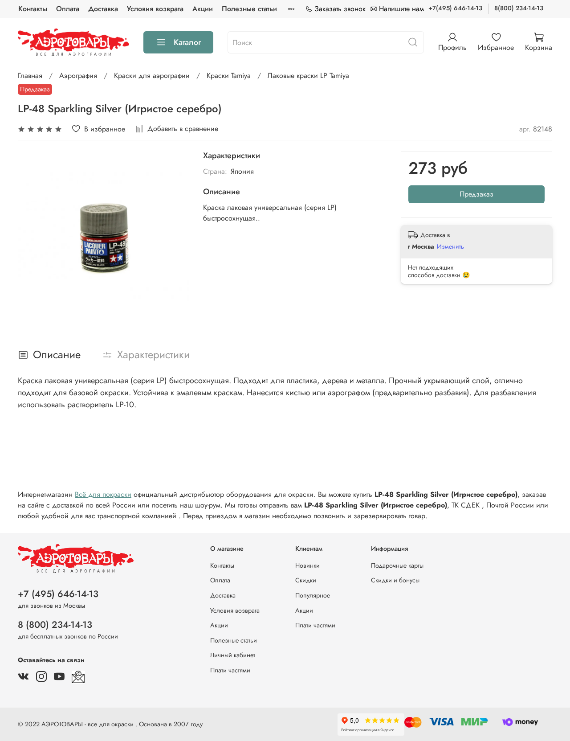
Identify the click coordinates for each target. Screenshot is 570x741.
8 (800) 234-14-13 (55, 624)
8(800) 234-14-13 (518, 8)
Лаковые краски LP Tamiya (308, 75)
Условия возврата (155, 9)
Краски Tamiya (229, 75)
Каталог (187, 42)
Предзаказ (476, 194)
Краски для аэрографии (152, 75)
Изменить (450, 246)
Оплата (67, 9)
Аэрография (78, 75)
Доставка (103, 9)
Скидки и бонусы (395, 580)
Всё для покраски (103, 494)
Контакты (32, 9)
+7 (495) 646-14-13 (58, 594)
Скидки (305, 580)
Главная (30, 75)
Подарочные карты (397, 565)
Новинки (307, 565)
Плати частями (230, 670)
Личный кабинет (232, 655)
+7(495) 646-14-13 (455, 8)
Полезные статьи (249, 9)
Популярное (312, 595)
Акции (202, 9)
